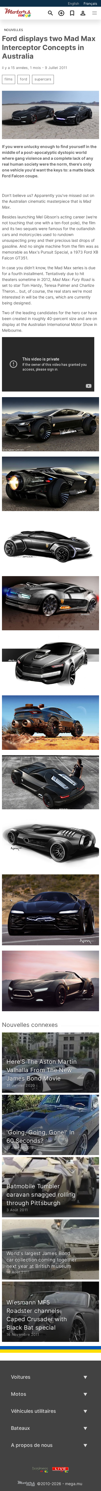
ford (23, 79)
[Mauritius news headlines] (60, 1469)
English (73, 3)
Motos (18, 1394)
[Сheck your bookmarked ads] (72, 13)
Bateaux (20, 1428)
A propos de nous (31, 1445)
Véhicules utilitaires (33, 1411)
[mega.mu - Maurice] (26, 1483)
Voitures (20, 1377)
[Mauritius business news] (40, 1469)
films (8, 79)
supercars (43, 79)
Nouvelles (13, 30)
